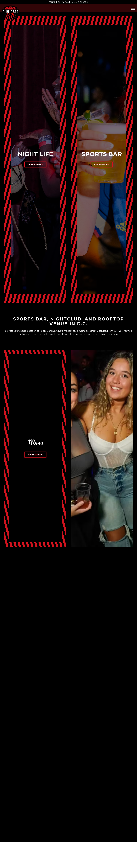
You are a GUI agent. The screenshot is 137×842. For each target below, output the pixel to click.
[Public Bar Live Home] (10, 13)
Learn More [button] (35, 430)
